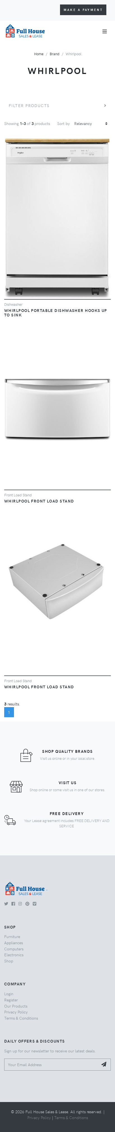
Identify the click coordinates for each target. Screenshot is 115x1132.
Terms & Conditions (21, 1018)
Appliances (13, 942)
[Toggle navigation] (105, 31)
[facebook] (13, 903)
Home (39, 53)
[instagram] (20, 903)
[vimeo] (34, 903)
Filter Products (29, 105)
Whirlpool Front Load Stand (39, 501)
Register (11, 1000)
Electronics (13, 954)
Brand (54, 53)
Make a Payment (83, 10)
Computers (13, 949)
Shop (8, 961)
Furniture (12, 936)
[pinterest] (27, 903)
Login (8, 993)
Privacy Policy (16, 1012)
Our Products (15, 1006)
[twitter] (6, 903)
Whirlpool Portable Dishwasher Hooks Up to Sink (55, 312)
